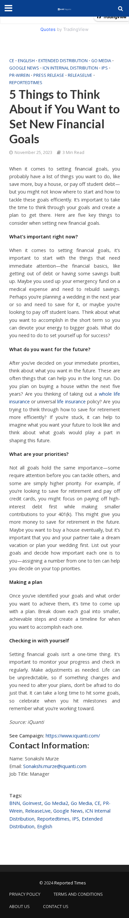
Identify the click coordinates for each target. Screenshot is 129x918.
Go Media (101, 61)
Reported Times (70, 883)
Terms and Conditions (78, 894)
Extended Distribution (63, 61)
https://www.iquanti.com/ (73, 735)
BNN (14, 803)
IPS (105, 68)
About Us (19, 906)
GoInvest (32, 803)
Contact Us (55, 906)
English (26, 61)
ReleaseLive (80, 75)
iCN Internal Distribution (70, 68)
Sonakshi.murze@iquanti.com (54, 766)
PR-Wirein (19, 75)
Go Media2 (56, 803)
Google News (24, 68)
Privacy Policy (24, 894)
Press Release (48, 75)
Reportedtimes (25, 82)
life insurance (71, 401)
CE (11, 61)
